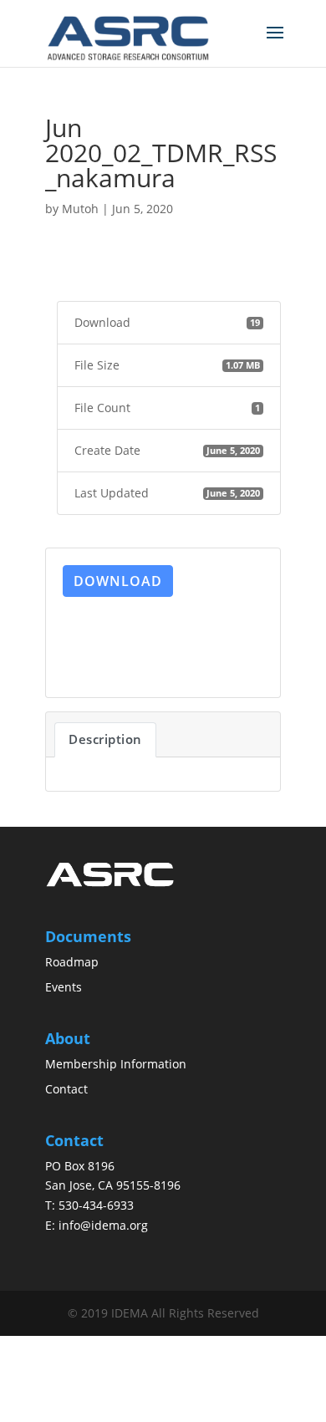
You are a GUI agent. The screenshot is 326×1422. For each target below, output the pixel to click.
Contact (66, 1089)
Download (118, 581)
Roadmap (72, 962)
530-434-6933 (96, 1205)
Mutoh (80, 209)
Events (63, 987)
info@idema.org (103, 1225)
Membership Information (115, 1064)
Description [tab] (105, 739)
